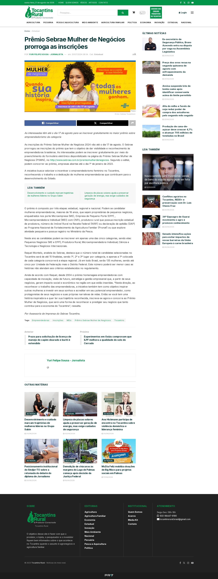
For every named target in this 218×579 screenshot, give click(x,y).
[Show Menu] (192, 13)
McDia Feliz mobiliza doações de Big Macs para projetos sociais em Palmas (118, 470)
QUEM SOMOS (72, 2)
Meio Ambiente (90, 22)
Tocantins (119, 320)
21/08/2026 (169, 56)
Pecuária (48, 22)
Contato (132, 524)
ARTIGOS (93, 2)
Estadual (173, 22)
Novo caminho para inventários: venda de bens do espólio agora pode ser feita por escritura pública (167, 180)
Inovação (159, 22)
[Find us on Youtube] (192, 2)
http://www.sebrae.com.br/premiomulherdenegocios (79, 160)
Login (183, 12)
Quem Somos (135, 512)
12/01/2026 (150, 187)
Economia (145, 22)
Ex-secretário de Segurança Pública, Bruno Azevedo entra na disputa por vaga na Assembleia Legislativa (177, 45)
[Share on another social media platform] (132, 123)
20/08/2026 (31, 434)
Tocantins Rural (38, 563)
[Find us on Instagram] (188, 2)
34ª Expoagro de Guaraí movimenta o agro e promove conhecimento (176, 219)
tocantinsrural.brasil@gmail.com (175, 519)
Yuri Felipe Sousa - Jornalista (46, 54)
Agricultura (33, 22)
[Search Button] (123, 13)
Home (27, 31)
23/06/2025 (169, 227)
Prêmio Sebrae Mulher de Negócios (93, 320)
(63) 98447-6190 (168, 516)
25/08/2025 (169, 210)
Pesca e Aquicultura (67, 22)
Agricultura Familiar (112, 22)
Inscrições (58, 320)
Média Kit (133, 520)
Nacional (186, 22)
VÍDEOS (83, 2)
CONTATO (103, 2)
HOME (61, 2)
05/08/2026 (169, 247)
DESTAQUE (69, 461)
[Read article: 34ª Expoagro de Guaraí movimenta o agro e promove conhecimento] (151, 221)
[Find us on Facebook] (180, 2)
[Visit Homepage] (39, 12)
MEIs (69, 320)
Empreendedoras (40, 320)
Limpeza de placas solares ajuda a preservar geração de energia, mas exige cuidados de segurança (107, 196)
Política (132, 22)
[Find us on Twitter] (184, 2)
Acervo (132, 516)
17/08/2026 (108, 477)
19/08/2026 (69, 480)
